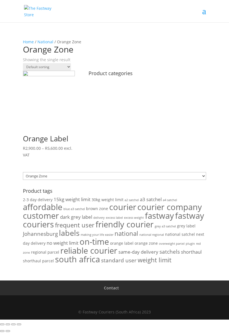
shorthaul (191, 252)
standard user (119, 260)
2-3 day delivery (38, 199)
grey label (186, 226)
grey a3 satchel (165, 226)
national (126, 233)
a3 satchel (151, 199)
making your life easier (97, 235)
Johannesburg (40, 233)
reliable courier (88, 250)
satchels (169, 251)
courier (122, 207)
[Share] (8, 324)
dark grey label (76, 217)
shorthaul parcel (38, 260)
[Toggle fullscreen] (13, 324)
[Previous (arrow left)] (2, 331)
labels (69, 233)
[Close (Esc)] (2, 324)
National (45, 41)
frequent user (74, 225)
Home (28, 41)
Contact (111, 288)
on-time (94, 241)
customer (41, 215)
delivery (99, 218)
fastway (159, 215)
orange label (121, 243)
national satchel (180, 234)
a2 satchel (132, 200)
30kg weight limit (107, 199)
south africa (77, 259)
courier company (169, 207)
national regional (151, 235)
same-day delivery (138, 252)
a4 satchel (170, 200)
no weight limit (62, 243)
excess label (114, 218)
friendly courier (125, 224)
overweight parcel (172, 244)
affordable (42, 206)
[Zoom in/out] (19, 324)
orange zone (146, 243)
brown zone (97, 208)
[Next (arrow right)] (8, 331)
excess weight (134, 218)
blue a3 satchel (74, 209)
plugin (190, 244)
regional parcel (45, 252)
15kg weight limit (72, 199)
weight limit (154, 260)
